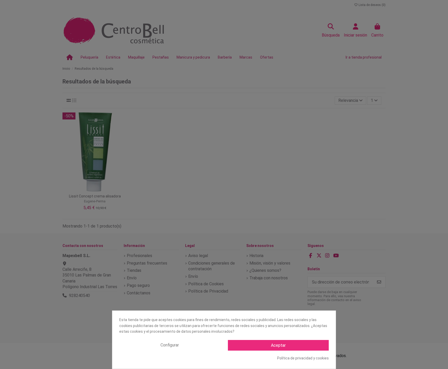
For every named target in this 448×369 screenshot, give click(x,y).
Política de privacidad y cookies (303, 358)
